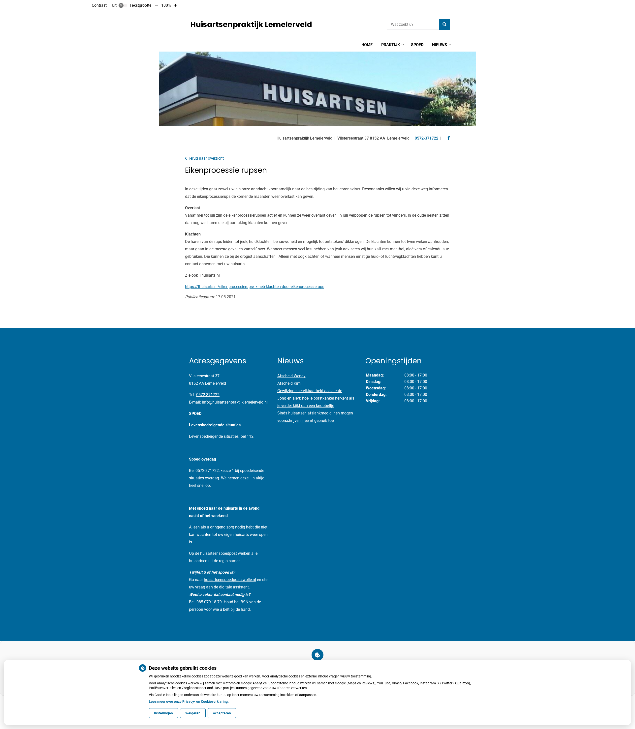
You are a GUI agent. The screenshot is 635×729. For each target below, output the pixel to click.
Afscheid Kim (289, 383)
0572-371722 (208, 394)
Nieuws (439, 44)
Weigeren (192, 713)
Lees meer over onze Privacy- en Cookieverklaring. (189, 701)
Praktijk (390, 44)
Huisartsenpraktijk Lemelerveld (251, 24)
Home (367, 44)
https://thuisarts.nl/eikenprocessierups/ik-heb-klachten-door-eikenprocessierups (254, 286)
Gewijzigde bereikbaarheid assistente (309, 390)
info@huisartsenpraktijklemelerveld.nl (235, 402)
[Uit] (123, 5)
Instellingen (163, 713)
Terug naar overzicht (205, 158)
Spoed (417, 44)
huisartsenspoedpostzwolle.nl (230, 579)
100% (166, 5)
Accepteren (222, 713)
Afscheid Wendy (291, 376)
